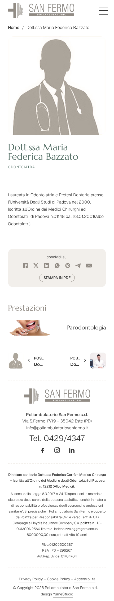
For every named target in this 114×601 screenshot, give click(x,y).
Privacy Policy (31, 579)
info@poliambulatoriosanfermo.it (57, 428)
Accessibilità (84, 579)
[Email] (89, 265)
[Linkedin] (71, 450)
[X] (35, 265)
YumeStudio (63, 594)
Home (13, 27)
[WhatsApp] (57, 265)
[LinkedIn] (46, 265)
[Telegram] (78, 265)
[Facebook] (25, 265)
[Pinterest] (67, 265)
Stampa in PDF (57, 277)
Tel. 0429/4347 (57, 438)
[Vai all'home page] (41, 10)
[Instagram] (57, 450)
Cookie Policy (58, 579)
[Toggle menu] (103, 10)
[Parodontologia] (57, 328)
